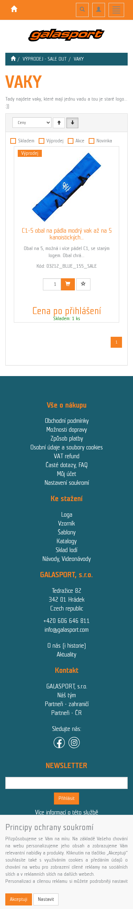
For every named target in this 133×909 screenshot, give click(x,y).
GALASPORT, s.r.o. (66, 686)
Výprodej (54, 140)
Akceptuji (18, 899)
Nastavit (46, 899)
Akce (80, 140)
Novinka (104, 140)
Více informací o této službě (66, 812)
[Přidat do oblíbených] (83, 284)
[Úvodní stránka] (13, 59)
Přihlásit (66, 798)
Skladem (26, 140)
